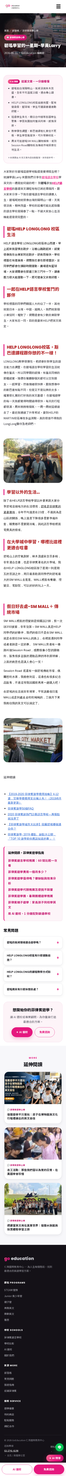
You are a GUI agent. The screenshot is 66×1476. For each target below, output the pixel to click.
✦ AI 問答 (55, 1458)
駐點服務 (9, 1420)
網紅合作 (9, 1426)
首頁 (6, 30)
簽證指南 (9, 1385)
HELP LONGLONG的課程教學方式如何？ (29, 974)
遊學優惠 (9, 1408)
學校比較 (9, 1343)
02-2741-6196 (11, 1450)
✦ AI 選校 (22, 1032)
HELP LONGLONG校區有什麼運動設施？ (29, 958)
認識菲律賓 (10, 1390)
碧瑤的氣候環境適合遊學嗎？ (24, 942)
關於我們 (9, 1355)
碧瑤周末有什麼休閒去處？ (23, 989)
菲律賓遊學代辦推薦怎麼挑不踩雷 (30, 889)
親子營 (8, 1302)
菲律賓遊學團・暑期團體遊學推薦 (30, 896)
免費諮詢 (44, 1032)
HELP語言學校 (21, 500)
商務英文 (9, 1308)
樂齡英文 (9, 1314)
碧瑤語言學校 (50, 177)
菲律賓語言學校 (12, 1337)
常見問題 (9, 1379)
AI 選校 (8, 1349)
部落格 (15, 30)
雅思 (6, 1319)
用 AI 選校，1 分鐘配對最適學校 (29, 913)
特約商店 (9, 1414)
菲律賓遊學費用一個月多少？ (27, 872)
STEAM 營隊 (11, 1290)
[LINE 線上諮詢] (59, 1447)
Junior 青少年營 (13, 1296)
